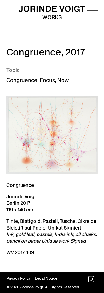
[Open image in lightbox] (52, 135)
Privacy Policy (18, 278)
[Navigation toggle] (92, 8)
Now (63, 80)
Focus (47, 80)
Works (52, 17)
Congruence (21, 80)
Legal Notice (46, 278)
